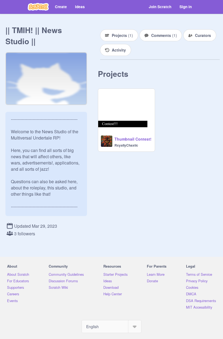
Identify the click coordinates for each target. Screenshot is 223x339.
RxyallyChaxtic (126, 145)
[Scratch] (38, 7)
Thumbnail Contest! (132, 139)
